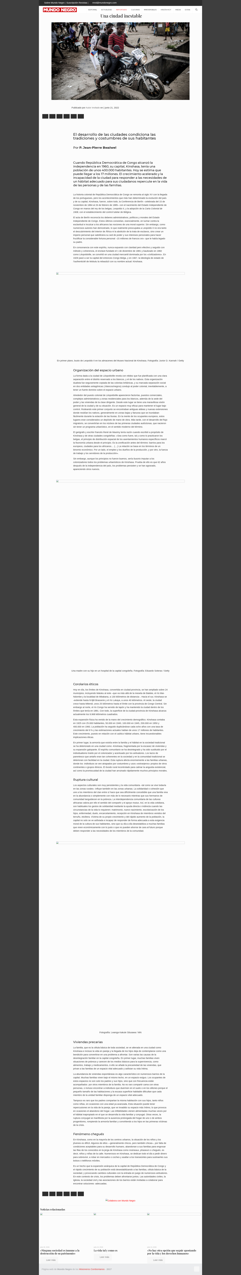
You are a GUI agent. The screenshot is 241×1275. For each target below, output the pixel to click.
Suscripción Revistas (76, 3)
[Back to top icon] (196, 1269)
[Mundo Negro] (62, 9)
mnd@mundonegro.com (104, 3)
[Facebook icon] (186, 3)
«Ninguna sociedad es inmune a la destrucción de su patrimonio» (59, 1252)
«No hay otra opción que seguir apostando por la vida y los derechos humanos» (171, 1252)
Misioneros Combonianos (92, 1269)
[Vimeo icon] (192, 3)
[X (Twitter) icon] (189, 3)
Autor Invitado (93, 107)
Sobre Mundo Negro (54, 3)
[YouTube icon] (195, 3)
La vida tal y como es (105, 1250)
